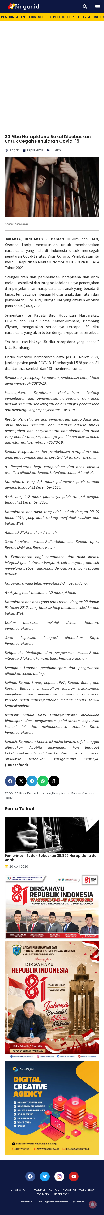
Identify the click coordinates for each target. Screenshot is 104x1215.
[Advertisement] (52, 75)
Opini (71, 17)
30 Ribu (20, 793)
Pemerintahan (13, 17)
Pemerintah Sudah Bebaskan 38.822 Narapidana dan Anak (52, 857)
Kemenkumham (39, 793)
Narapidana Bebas (66, 793)
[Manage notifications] (93, 1204)
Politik (59, 17)
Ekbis (31, 17)
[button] (85, 6)
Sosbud (44, 17)
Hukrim (84, 17)
